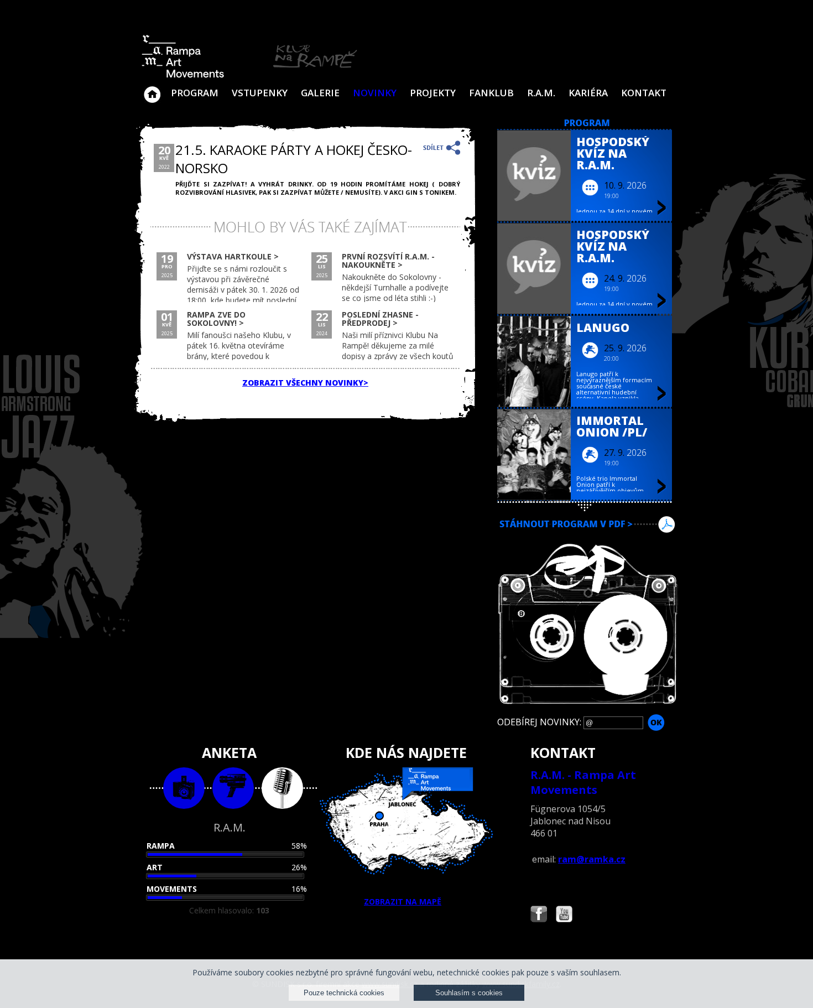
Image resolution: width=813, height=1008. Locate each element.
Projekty (433, 92)
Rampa (161, 845)
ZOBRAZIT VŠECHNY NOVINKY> (305, 382)
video (233, 788)
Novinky (375, 92)
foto (184, 788)
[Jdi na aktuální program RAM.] (587, 123)
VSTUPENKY (260, 92)
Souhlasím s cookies (469, 993)
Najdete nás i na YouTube (564, 915)
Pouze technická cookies (344, 993)
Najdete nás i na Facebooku (538, 915)
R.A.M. (541, 92)
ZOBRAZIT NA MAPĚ (402, 901)
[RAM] (249, 75)
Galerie (320, 92)
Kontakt (643, 92)
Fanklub (491, 92)
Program (194, 92)
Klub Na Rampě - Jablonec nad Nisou (152, 89)
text (282, 788)
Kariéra (588, 92)
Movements (172, 889)
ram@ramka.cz (592, 859)
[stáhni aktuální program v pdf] (587, 538)
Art (155, 867)
